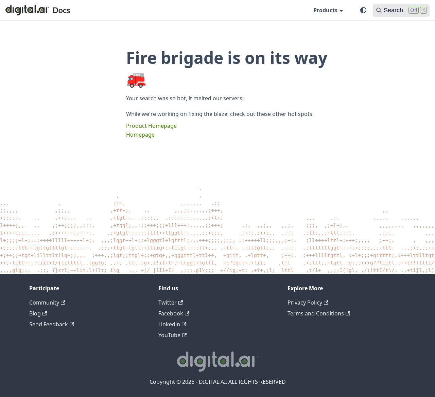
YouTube (169, 335)
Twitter (167, 302)
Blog (35, 313)
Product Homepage (151, 126)
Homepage (140, 134)
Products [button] (325, 10)
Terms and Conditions (316, 313)
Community (44, 302)
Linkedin (169, 324)
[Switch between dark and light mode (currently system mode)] (363, 10)
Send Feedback (48, 324)
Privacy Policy (305, 302)
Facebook (170, 313)
